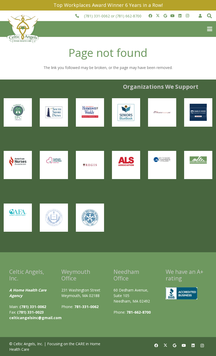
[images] (17, 161)
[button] (209, 15)
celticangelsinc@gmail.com (35, 317)
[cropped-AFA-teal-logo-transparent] (17, 212)
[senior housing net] (162, 112)
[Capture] (17, 112)
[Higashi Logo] (90, 217)
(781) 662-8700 (128, 15)
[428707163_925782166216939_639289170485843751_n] (90, 165)
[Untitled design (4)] (53, 112)
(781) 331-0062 (97, 15)
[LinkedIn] (180, 15)
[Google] (165, 15)
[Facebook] (150, 15)
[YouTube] (172, 15)
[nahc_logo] (198, 160)
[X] (157, 15)
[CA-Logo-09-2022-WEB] (23, 29)
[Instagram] (187, 15)
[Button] (200, 15)
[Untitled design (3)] (198, 112)
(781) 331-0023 (30, 312)
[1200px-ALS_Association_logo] (126, 161)
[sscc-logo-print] (162, 159)
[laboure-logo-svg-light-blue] (53, 217)
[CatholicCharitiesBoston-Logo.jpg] (53, 160)
